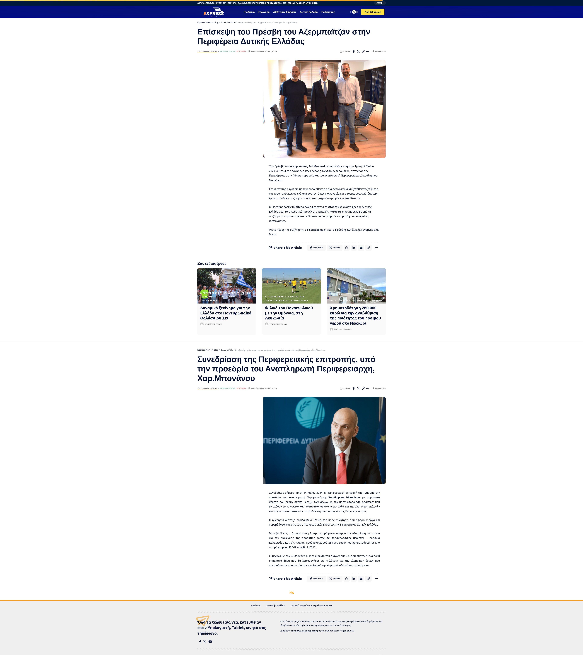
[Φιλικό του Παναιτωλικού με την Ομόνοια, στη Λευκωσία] (291, 286)
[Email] (361, 248)
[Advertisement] (226, 105)
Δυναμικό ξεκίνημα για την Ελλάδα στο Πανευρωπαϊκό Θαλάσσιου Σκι (225, 313)
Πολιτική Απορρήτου (268, 3)
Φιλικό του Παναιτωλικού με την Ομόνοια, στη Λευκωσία (289, 313)
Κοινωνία (377, 301)
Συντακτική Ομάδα (207, 51)
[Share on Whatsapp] (347, 248)
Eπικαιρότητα (231, 293)
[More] (368, 51)
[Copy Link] (363, 51)
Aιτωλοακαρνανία (210, 293)
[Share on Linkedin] (354, 248)
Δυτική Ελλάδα (227, 51)
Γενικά (230, 297)
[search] (346, 12)
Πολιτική (241, 51)
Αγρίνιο (246, 293)
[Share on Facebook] (354, 51)
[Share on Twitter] (358, 51)
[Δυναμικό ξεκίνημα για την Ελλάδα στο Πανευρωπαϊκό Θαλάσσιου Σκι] (226, 286)
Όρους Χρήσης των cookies (302, 3)
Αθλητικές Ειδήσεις (212, 297)
